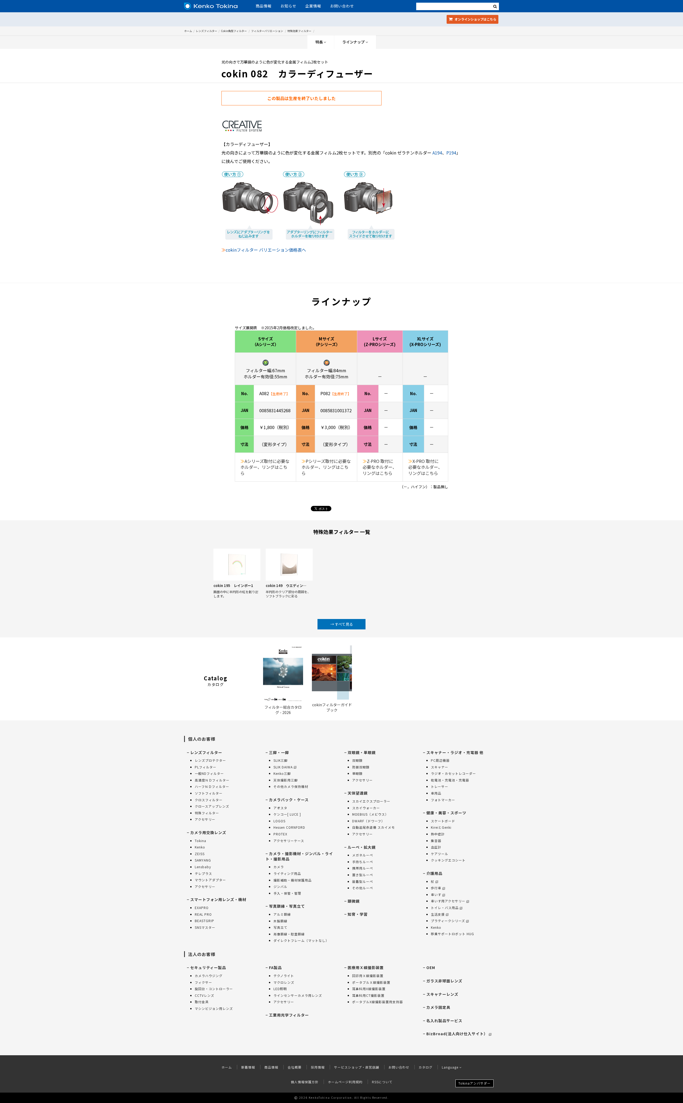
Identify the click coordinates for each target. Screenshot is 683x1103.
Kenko (200, 847)
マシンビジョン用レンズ (214, 1008)
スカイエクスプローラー (371, 801)
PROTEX (280, 834)
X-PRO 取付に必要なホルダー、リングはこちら (425, 467)
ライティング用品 (287, 873)
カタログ (425, 1067)
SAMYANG (203, 860)
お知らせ (288, 6)
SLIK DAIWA (283, 767)
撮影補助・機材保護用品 (292, 880)
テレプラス (203, 873)
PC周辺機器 (440, 760)
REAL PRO (203, 914)
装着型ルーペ (362, 881)
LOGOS (279, 821)
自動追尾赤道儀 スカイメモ (373, 827)
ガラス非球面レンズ (444, 980)
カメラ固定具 (438, 1007)
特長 (319, 42)
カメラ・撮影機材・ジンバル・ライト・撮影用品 (299, 856)
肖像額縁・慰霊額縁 (289, 934)
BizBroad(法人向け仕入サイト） (457, 1033)
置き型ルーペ (362, 874)
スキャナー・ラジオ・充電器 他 (454, 752)
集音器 (436, 840)
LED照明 (280, 988)
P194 (451, 152)
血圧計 (436, 847)
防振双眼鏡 (361, 767)
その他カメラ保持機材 (290, 786)
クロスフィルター (209, 800)
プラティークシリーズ (448, 920)
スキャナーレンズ (442, 994)
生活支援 (438, 914)
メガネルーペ (362, 855)
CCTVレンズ (204, 995)
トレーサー (439, 786)
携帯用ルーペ (362, 868)
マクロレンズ (283, 982)
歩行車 (436, 888)
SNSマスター (205, 927)
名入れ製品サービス (444, 1020)
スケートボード (443, 821)
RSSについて (382, 1082)
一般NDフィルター (209, 773)
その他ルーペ (362, 888)
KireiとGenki (441, 827)
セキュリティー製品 (208, 967)
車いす (436, 894)
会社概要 (294, 1067)
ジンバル (280, 886)
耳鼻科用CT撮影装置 (368, 995)
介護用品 (434, 873)
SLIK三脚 (280, 760)
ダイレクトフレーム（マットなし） (301, 940)
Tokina (200, 840)
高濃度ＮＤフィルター (212, 780)
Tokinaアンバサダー (474, 1083)
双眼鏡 (357, 760)
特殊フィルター (207, 813)
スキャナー (439, 767)
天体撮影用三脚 (285, 780)
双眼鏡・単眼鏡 (362, 752)
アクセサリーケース (288, 840)
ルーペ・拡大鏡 (362, 847)
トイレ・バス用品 (445, 907)
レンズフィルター (206, 31)
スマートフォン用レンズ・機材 (218, 899)
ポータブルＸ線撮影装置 (371, 982)
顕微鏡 (354, 901)
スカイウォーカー (366, 808)
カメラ (278, 866)
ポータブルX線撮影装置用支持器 (377, 1001)
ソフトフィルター (209, 793)
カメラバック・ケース (289, 799)
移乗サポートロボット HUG (452, 933)
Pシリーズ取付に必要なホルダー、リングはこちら (326, 467)
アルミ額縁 (282, 914)
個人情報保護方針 (305, 1082)
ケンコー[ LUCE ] (287, 814)
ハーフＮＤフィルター (212, 786)
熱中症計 (438, 834)
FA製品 (275, 967)
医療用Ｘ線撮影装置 (366, 967)
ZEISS (200, 853)
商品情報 (264, 6)
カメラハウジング (209, 975)
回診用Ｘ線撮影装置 (367, 975)
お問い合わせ (342, 6)
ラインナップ (354, 42)
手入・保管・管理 (287, 893)
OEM (430, 967)
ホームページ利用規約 (345, 1082)
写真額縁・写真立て (287, 906)
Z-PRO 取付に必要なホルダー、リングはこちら (380, 467)
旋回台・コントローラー (214, 988)
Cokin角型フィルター (234, 31)
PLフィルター (205, 767)
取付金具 (202, 1001)
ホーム (188, 31)
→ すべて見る (341, 624)
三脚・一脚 (279, 752)
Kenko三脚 (282, 773)
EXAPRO (202, 907)
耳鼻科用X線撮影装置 (369, 988)
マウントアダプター (210, 880)
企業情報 (313, 6)
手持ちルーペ (362, 861)
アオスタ (280, 808)
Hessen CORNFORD (289, 827)
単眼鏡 (357, 773)
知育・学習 (358, 914)
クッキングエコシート (448, 860)
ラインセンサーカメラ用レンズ (297, 995)
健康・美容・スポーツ (446, 812)
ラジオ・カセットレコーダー (453, 773)
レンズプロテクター (210, 760)
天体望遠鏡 (358, 793)
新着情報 (248, 1067)
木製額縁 (280, 921)
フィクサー (203, 982)
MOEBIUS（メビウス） (370, 814)
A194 (437, 152)
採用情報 (318, 1067)
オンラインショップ (475, 19)
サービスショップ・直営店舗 (356, 1067)
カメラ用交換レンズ (208, 832)
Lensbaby (203, 866)
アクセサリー (205, 819)
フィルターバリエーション (267, 31)
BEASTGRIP (204, 920)
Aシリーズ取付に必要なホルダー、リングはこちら (264, 467)
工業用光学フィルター (289, 1015)
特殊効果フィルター (299, 31)
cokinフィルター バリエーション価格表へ (266, 250)
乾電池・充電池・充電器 (450, 780)
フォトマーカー (443, 800)
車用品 (436, 793)
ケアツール (439, 853)
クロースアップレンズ (212, 806)
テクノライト (283, 975)
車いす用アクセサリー (448, 901)
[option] (237, 580)
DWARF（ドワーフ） (368, 821)
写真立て (280, 927)
